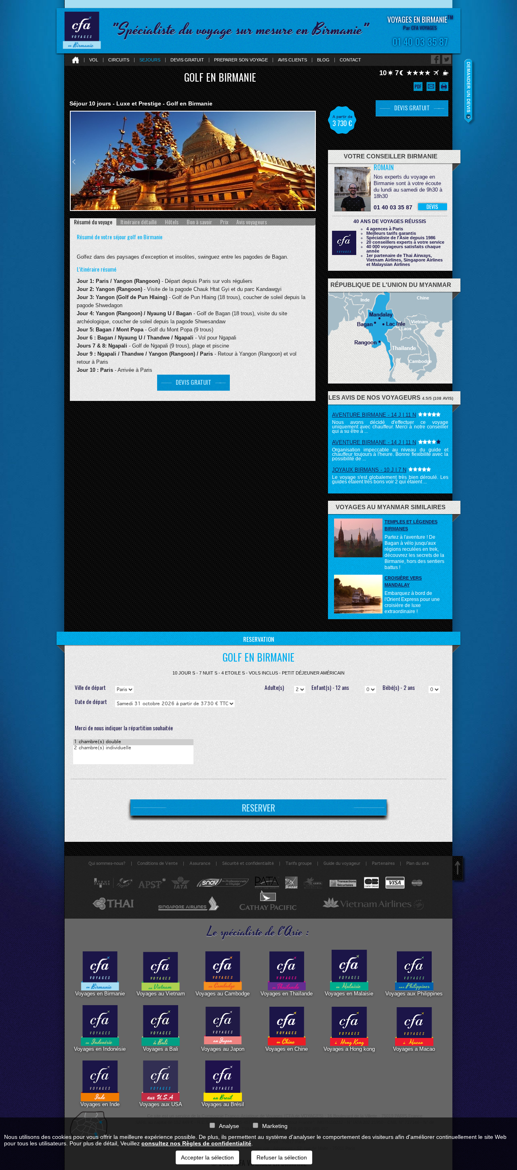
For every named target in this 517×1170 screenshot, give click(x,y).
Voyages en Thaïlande (287, 994)
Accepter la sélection (207, 1157)
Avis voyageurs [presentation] (251, 222)
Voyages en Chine (286, 1049)
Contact (350, 60)
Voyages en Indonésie (100, 1049)
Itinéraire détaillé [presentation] (138, 222)
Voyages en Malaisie (349, 994)
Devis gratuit (187, 60)
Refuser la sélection (281, 1157)
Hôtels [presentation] (172, 222)
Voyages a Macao (414, 1049)
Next (311, 161)
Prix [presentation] (224, 222)
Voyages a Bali (160, 1049)
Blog (323, 60)
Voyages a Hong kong (349, 1049)
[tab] (93, 222)
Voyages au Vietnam (161, 994)
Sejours (149, 60)
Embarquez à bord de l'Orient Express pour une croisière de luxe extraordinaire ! (412, 602)
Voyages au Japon (222, 1049)
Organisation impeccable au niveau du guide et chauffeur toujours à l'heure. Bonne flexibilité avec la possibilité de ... (390, 454)
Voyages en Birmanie (100, 994)
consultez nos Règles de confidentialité (196, 1143)
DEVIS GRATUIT (193, 382)
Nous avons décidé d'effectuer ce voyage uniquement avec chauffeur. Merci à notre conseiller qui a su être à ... (390, 427)
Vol (93, 60)
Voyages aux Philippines (414, 994)
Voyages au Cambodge (222, 994)
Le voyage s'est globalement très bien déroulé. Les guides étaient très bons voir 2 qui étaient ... (390, 479)
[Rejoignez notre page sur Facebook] (435, 59)
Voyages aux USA (160, 1104)
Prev (74, 161)
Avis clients (292, 60)
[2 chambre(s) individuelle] (133, 748)
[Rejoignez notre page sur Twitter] (446, 59)
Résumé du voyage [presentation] (93, 222)
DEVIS (432, 206)
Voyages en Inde (100, 1104)
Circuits (118, 60)
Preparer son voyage (241, 60)
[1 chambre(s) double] (133, 742)
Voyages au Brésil (223, 1104)
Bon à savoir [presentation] (199, 222)
